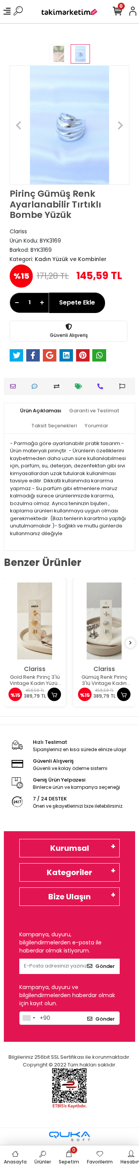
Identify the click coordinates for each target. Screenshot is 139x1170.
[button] (19, 125)
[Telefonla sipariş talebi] (102, 386)
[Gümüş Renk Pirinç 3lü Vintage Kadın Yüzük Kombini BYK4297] (104, 620)
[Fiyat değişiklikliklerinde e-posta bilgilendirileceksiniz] (80, 386)
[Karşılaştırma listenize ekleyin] (58, 386)
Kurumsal (69, 848)
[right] (130, 643)
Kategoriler (69, 872)
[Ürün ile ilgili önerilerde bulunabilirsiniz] (124, 386)
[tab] (40, 410)
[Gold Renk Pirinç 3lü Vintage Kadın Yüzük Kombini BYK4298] (34, 620)
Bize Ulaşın (69, 896)
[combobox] (28, 1018)
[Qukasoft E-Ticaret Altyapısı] (69, 1136)
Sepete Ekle (77, 302)
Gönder (105, 966)
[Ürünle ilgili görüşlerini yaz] (36, 386)
